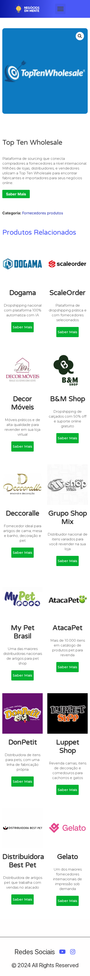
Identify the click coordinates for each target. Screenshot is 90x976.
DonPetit (22, 742)
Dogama (22, 293)
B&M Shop (67, 399)
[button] (60, 9)
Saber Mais (16, 194)
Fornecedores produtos (42, 213)
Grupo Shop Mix (67, 517)
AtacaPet (67, 628)
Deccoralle (22, 513)
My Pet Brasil (22, 632)
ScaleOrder (67, 293)
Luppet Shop (67, 746)
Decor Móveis (22, 403)
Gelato (67, 857)
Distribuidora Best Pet (23, 861)
